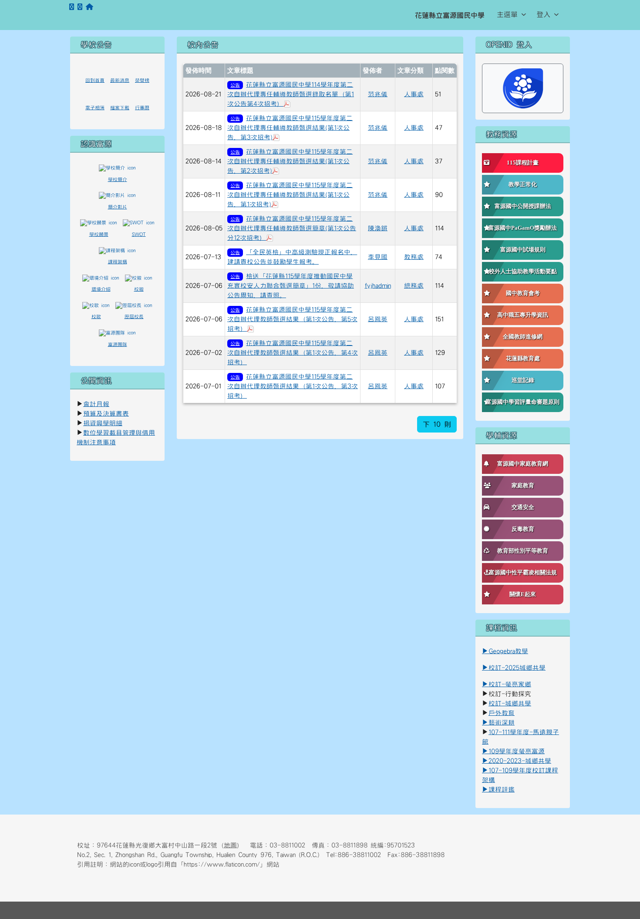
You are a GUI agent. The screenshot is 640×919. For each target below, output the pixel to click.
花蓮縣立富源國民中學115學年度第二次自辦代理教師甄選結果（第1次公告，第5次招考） (292, 319)
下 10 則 (437, 424)
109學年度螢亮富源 (513, 751)
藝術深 (498, 722)
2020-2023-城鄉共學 (519, 761)
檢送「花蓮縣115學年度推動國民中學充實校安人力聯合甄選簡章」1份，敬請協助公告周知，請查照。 (290, 286)
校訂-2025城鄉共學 (517, 667)
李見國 (377, 257)
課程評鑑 (501, 789)
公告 (235, 85)
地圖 (230, 845)
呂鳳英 (377, 319)
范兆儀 (377, 94)
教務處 (414, 257)
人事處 (414, 94)
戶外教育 (501, 713)
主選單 (507, 14)
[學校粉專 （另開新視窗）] (71, 7)
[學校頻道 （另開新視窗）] (79, 7)
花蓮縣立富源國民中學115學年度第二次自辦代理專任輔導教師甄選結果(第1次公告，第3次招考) (290, 128)
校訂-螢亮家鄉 (506, 684)
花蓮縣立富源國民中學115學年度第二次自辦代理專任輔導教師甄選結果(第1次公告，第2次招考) (290, 161)
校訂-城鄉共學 (509, 703)
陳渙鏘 (377, 228)
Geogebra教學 (508, 651)
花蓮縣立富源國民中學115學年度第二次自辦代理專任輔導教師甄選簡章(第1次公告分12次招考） (291, 228)
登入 (543, 14)
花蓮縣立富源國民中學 (450, 15)
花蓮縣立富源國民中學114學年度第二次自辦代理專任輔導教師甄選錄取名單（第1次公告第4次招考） (290, 94)
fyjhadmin (378, 285)
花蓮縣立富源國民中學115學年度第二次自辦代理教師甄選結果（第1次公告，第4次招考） (292, 353)
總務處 (414, 285)
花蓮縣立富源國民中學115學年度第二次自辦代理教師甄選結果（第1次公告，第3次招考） (292, 386)
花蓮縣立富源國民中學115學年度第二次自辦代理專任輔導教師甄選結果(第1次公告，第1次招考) (290, 195)
